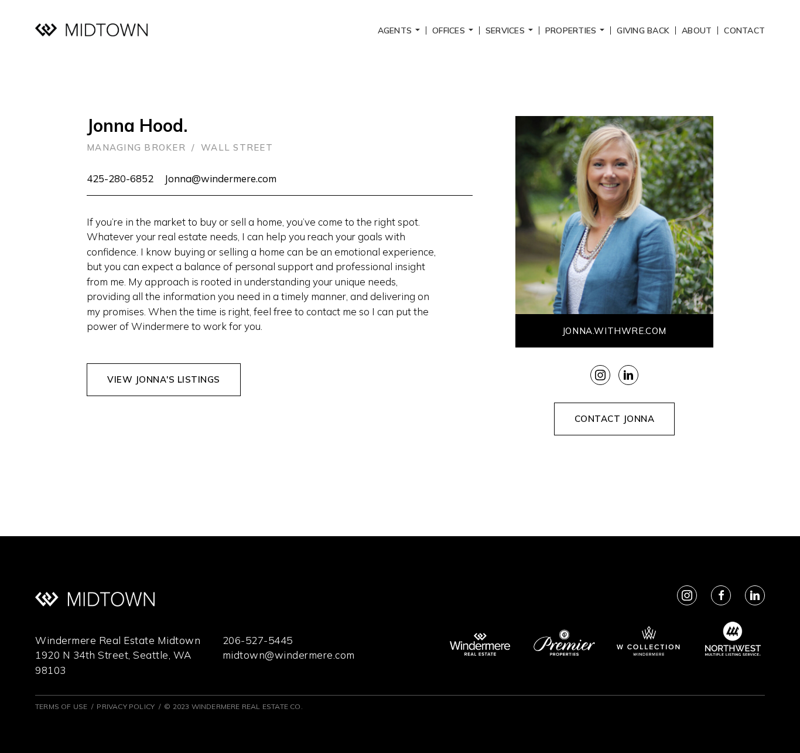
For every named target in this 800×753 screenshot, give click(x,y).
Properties (576, 30)
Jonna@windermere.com (220, 178)
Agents (400, 30)
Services (511, 30)
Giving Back (643, 30)
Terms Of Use (61, 706)
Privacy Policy (126, 706)
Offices (454, 30)
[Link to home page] (91, 30)
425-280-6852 (120, 178)
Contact (744, 30)
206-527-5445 (258, 640)
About (697, 30)
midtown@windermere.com (289, 655)
